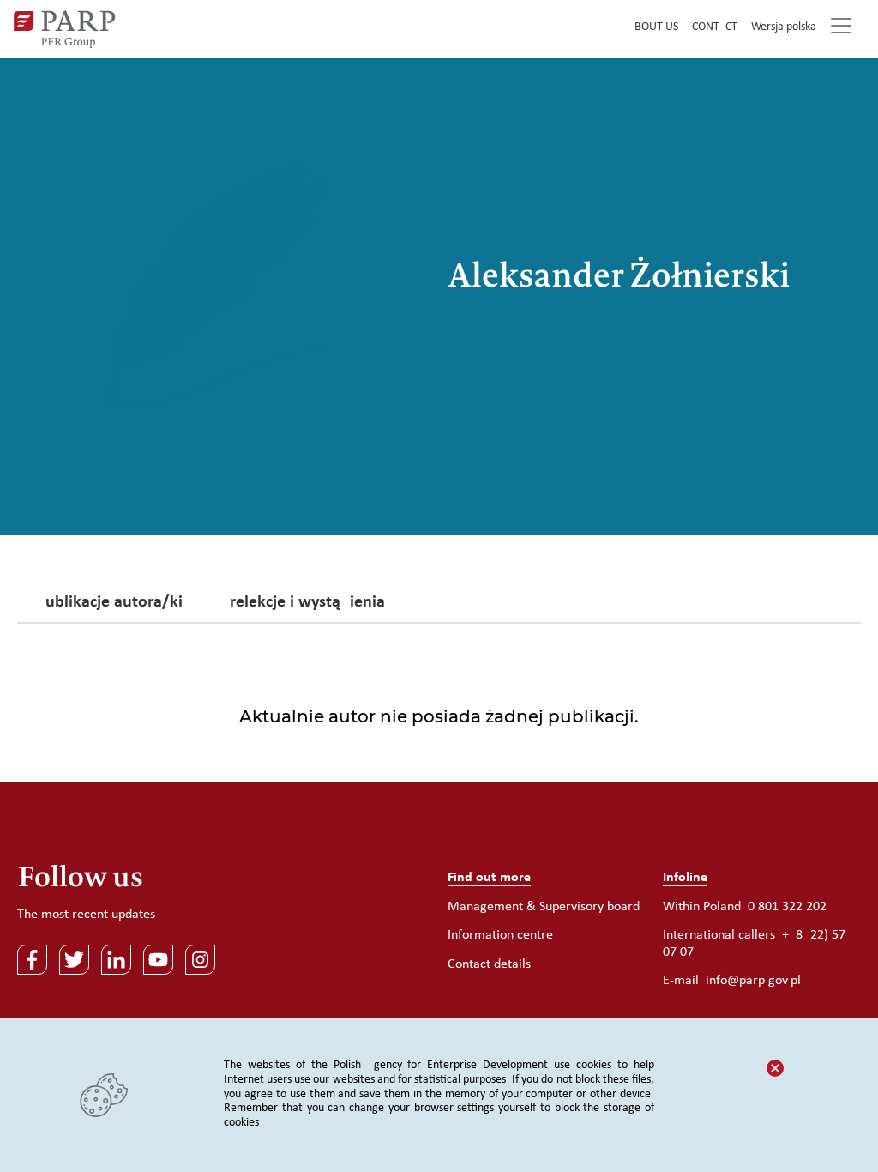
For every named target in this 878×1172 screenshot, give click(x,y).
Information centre (500, 935)
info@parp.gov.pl (753, 981)
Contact (714, 27)
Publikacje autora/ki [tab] (109, 603)
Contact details (489, 964)
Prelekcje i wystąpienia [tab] (302, 603)
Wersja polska (783, 27)
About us (653, 27)
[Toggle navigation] (841, 29)
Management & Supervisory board (544, 907)
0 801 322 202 (787, 907)
